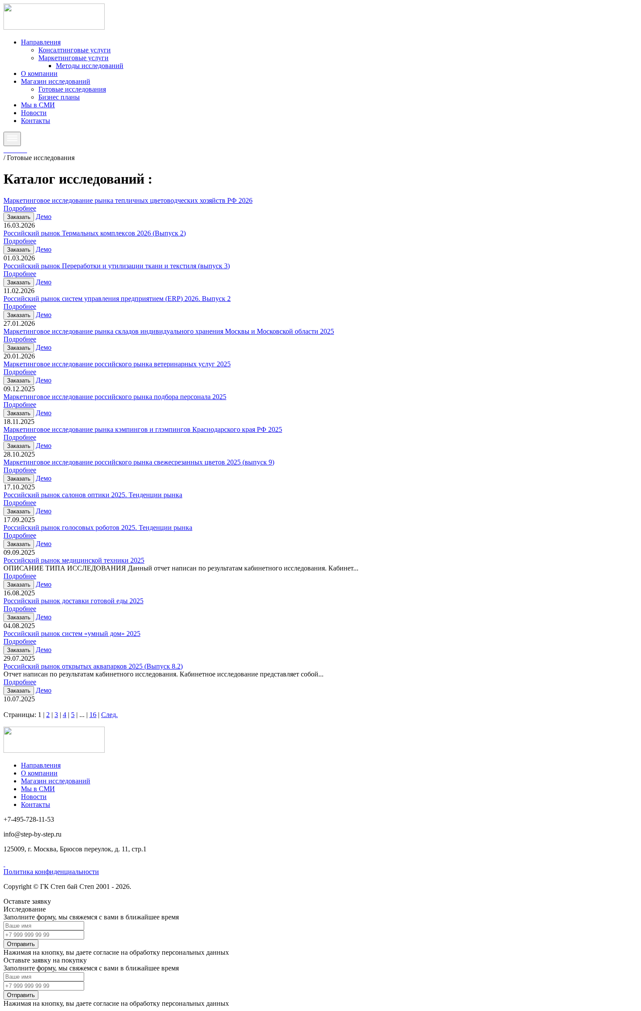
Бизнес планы (59, 97)
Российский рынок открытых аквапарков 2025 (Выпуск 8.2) (93, 666)
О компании (39, 73)
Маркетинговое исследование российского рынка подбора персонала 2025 (114, 396)
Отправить (21, 944)
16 (92, 714)
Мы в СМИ (38, 105)
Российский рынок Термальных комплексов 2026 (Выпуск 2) (94, 233)
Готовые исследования (72, 89)
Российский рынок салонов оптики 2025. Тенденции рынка (92, 495)
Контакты (35, 120)
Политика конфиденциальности (51, 871)
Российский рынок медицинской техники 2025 (73, 560)
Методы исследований (89, 65)
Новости (34, 112)
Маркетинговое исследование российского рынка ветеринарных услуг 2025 (117, 364)
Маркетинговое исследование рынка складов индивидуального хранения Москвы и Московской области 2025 (168, 331)
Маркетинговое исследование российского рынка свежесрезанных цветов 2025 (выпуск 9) (138, 462)
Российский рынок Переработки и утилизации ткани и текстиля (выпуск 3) (116, 266)
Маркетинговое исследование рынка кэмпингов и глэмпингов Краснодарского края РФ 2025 (142, 429)
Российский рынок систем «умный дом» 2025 (71, 633)
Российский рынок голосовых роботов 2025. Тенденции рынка (97, 527)
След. (109, 714)
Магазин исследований (55, 81)
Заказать (19, 217)
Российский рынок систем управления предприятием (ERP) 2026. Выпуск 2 (117, 298)
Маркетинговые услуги (73, 57)
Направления (41, 42)
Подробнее (19, 208)
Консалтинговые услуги (74, 50)
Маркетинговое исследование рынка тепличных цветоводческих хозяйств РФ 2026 (127, 200)
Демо (43, 216)
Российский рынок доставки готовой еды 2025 (73, 601)
